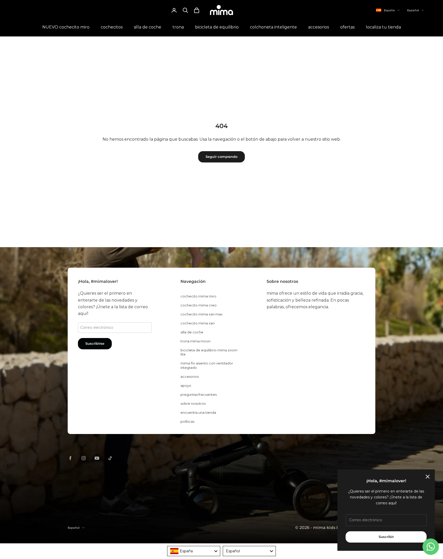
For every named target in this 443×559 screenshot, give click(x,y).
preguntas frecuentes (198, 394)
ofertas (347, 27)
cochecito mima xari (197, 323)
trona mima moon (195, 341)
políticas (187, 421)
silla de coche (147, 27)
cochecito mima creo (198, 305)
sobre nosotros (193, 403)
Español (413, 10)
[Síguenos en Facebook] (70, 458)
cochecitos (112, 27)
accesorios (318, 27)
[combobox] (193, 551)
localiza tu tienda (383, 27)
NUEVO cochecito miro (65, 27)
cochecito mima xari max (201, 314)
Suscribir (386, 537)
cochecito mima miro (198, 296)
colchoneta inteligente (273, 27)
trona (178, 27)
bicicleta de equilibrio (217, 27)
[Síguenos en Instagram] (83, 458)
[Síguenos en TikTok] (110, 458)
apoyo (185, 385)
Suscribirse (94, 343)
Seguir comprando (221, 157)
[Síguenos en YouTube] (96, 458)
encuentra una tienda (198, 412)
